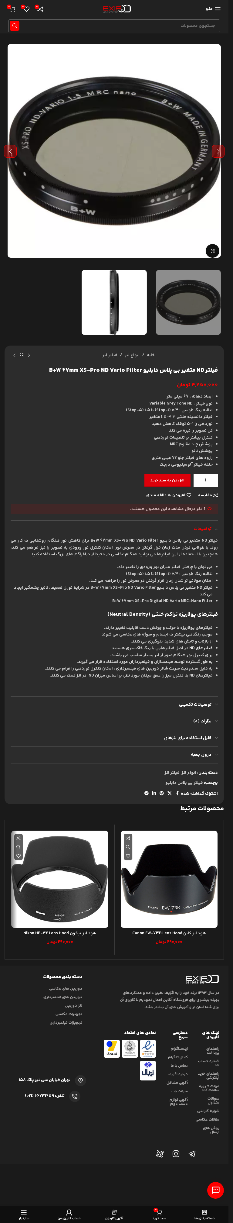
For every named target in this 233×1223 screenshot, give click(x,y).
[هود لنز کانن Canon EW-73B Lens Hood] (169, 879)
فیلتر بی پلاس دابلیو (184, 783)
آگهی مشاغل (177, 1083)
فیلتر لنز (109, 355)
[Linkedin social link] (154, 793)
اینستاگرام (179, 1049)
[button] (218, 151)
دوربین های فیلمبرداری (62, 997)
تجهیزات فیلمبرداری (66, 1023)
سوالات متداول (213, 1101)
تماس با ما (179, 1066)
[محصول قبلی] (28, 355)
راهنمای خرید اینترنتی (208, 1076)
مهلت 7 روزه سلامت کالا (209, 1088)
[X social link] (170, 793)
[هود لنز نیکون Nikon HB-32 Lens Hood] (59, 879)
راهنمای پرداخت (212, 1051)
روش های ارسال (211, 1130)
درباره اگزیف (178, 1074)
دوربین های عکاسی (65, 989)
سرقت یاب (179, 1091)
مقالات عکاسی (207, 1120)
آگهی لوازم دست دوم (179, 1102)
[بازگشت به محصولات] (21, 355)
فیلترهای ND (201, 648)
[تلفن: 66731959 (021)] (74, 1096)
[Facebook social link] (177, 793)
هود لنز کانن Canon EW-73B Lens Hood (169, 933)
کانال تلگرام (178, 1057)
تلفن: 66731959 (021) (45, 1096)
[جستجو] (14, 26)
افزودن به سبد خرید (167, 480)
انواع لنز (132, 355)
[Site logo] (115, 9)
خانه (150, 355)
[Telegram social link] (146, 793)
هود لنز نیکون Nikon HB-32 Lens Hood (59, 933)
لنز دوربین (73, 1006)
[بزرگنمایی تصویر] (212, 251)
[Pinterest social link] (162, 793)
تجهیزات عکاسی (69, 1014)
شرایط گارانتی (208, 1111)
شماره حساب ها (208, 1063)
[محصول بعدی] (14, 355)
